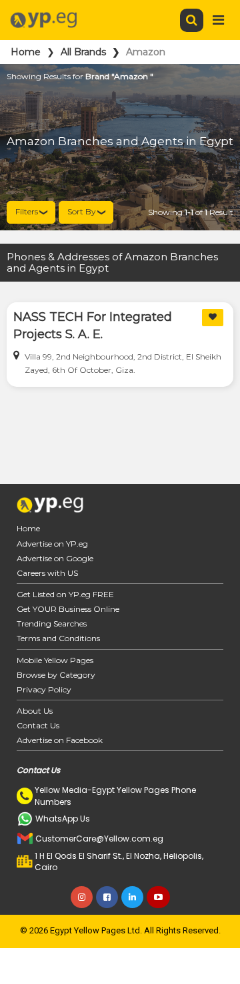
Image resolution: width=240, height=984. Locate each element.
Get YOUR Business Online (68, 609)
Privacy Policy (44, 689)
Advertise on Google (55, 558)
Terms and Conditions (58, 638)
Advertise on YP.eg (52, 544)
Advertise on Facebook (60, 740)
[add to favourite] (212, 317)
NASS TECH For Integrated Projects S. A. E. (92, 326)
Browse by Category (56, 675)
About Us (35, 711)
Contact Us (38, 725)
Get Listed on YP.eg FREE (65, 594)
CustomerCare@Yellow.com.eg (99, 838)
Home (26, 52)
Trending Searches (52, 623)
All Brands (83, 52)
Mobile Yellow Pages (55, 660)
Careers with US (47, 573)
